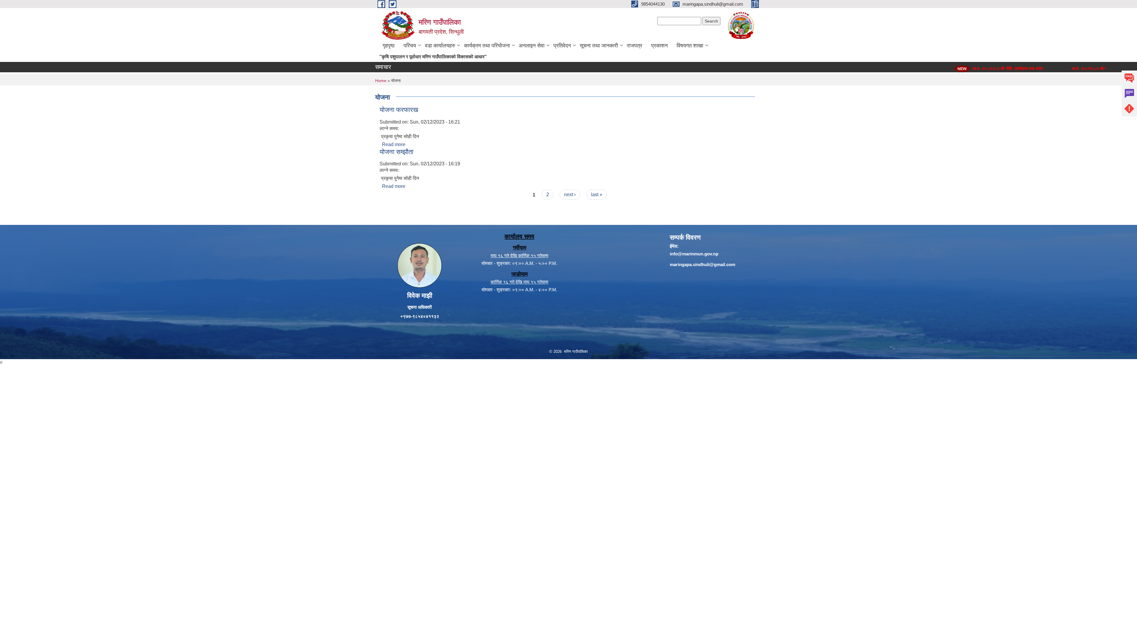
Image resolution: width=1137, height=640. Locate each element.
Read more (393, 144)
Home (380, 80)
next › (570, 194)
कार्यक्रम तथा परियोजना (487, 46)
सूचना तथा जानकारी (599, 46)
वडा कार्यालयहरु (440, 46)
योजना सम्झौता (396, 152)
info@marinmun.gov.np (694, 253)
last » (596, 194)
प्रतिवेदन (562, 46)
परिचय (410, 46)
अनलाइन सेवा (532, 46)
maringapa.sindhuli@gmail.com (702, 264)
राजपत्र (634, 46)
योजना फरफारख (399, 109)
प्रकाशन (659, 46)
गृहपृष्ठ (389, 46)
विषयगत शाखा (690, 46)
